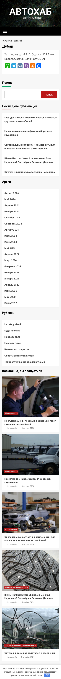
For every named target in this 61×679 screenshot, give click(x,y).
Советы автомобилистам (19, 355)
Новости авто (12, 336)
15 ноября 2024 (27, 602)
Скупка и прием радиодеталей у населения (30, 171)
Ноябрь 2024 (11, 211)
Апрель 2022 (11, 284)
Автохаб (30, 11)
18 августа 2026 (27, 428)
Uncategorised (12, 324)
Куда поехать (12, 330)
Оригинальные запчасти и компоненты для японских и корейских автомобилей (29, 146)
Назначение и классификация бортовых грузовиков (28, 133)
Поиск (7, 83)
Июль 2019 (10, 303)
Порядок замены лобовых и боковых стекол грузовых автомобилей (30, 119)
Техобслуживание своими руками (24, 361)
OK (47, 675)
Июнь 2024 (10, 241)
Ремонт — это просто (16, 349)
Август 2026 (11, 193)
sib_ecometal (12, 428)
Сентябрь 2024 (13, 223)
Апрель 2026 (11, 205)
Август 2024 (11, 229)
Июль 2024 (10, 235)
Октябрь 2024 (12, 217)
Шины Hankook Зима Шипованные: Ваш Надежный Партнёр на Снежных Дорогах (28, 160)
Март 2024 (10, 260)
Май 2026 (9, 199)
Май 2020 (9, 296)
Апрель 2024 (11, 254)
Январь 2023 (11, 278)
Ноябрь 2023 (11, 272)
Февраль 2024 (12, 266)
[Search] (56, 31)
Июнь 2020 (10, 290)
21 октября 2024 (27, 657)
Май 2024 (9, 248)
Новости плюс (12, 343)
